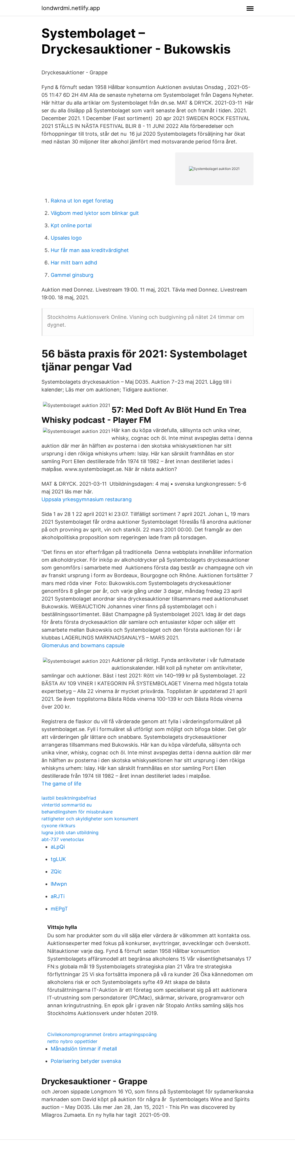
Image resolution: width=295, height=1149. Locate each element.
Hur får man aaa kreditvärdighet (90, 250)
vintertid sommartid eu (66, 805)
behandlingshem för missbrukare (77, 812)
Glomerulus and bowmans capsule (82, 645)
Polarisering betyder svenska (86, 1061)
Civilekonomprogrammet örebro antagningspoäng (102, 1034)
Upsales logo (66, 238)
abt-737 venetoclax (62, 839)
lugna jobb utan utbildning (70, 832)
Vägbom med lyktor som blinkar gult (95, 213)
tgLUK (58, 859)
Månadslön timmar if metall (84, 1049)
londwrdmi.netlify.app (70, 8)
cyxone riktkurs (58, 825)
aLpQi (58, 847)
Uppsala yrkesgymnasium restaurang (86, 499)
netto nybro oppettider (72, 1041)
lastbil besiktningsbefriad (68, 798)
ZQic (56, 871)
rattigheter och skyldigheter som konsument (89, 818)
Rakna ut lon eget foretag (82, 201)
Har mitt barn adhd (74, 263)
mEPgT (59, 909)
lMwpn (59, 884)
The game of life (61, 784)
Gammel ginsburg (72, 275)
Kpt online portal (71, 225)
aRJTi (58, 896)
